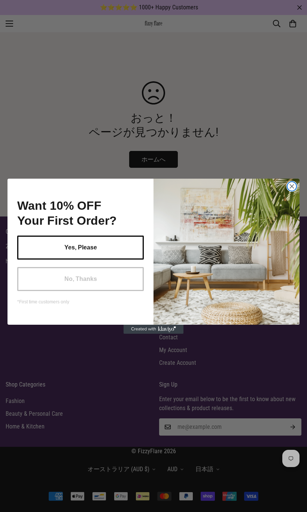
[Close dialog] (292, 186)
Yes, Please (80, 247)
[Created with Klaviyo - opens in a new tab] (153, 329)
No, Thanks (80, 279)
